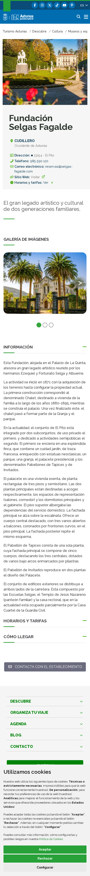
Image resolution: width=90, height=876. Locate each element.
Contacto (21, 746)
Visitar (35, 177)
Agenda (18, 724)
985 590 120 (39, 161)
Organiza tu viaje (29, 712)
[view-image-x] (45, 283)
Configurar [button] (45, 867)
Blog (15, 735)
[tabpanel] (45, 285)
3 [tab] (51, 325)
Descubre (20, 701)
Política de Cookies (51, 839)
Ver (46, 182)
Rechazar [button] (45, 858)
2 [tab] (45, 325)
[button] (83, 5)
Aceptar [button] (45, 849)
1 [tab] (38, 325)
